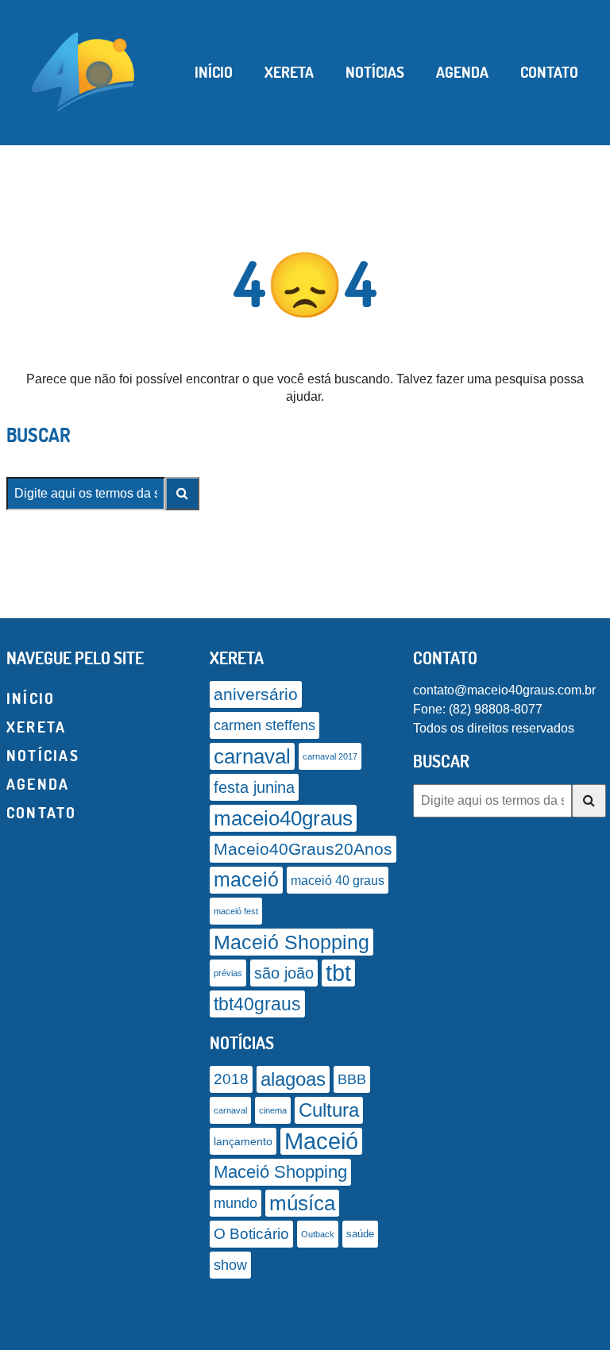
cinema (273, 1110)
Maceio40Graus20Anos (303, 849)
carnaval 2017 (330, 756)
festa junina (254, 787)
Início (214, 72)
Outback (317, 1234)
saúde (360, 1234)
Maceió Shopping (291, 942)
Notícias (375, 72)
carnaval (252, 756)
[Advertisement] (305, 1330)
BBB (352, 1079)
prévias (228, 973)
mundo (235, 1203)
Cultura (329, 1110)
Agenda (462, 72)
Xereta (289, 72)
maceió (246, 879)
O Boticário (251, 1233)
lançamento (243, 1141)
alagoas (293, 1079)
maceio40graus (283, 818)
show (230, 1265)
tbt (338, 973)
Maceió (321, 1141)
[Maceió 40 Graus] (83, 70)
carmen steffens (264, 725)
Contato (549, 72)
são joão (284, 973)
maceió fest (236, 911)
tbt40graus (257, 1004)
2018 (231, 1079)
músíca (302, 1203)
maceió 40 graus (337, 880)
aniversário (256, 694)
